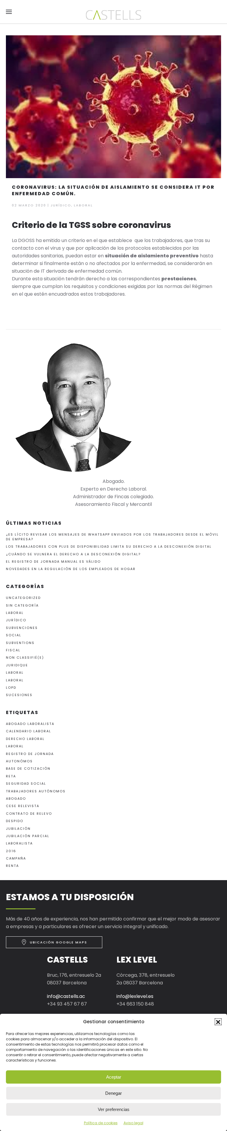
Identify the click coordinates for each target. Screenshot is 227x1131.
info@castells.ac (66, 996)
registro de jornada (30, 753)
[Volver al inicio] (113, 15)
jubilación (18, 828)
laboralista (19, 843)
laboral (15, 746)
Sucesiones (19, 695)
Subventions (20, 642)
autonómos (19, 761)
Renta (12, 865)
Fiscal (13, 650)
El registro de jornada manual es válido (53, 561)
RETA (11, 776)
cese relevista (22, 806)
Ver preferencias (113, 1109)
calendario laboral (28, 731)
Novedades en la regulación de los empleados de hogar (71, 569)
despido (14, 821)
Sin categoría (22, 605)
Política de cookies (101, 1122)
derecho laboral (25, 738)
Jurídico (61, 205)
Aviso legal (133, 1122)
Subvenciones (22, 627)
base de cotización (28, 768)
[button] (218, 1022)
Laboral (83, 205)
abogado (16, 798)
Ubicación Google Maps (58, 942)
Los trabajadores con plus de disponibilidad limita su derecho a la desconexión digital (109, 546)
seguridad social (26, 783)
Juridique (17, 665)
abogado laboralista (30, 723)
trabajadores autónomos (36, 791)
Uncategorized (23, 597)
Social (13, 635)
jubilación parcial (27, 836)
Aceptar (113, 1076)
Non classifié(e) (25, 657)
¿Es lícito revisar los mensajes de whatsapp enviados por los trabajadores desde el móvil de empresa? (112, 536)
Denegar (113, 1093)
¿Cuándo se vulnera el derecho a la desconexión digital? (73, 554)
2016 (11, 851)
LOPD (11, 687)
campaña (16, 858)
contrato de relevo (29, 813)
